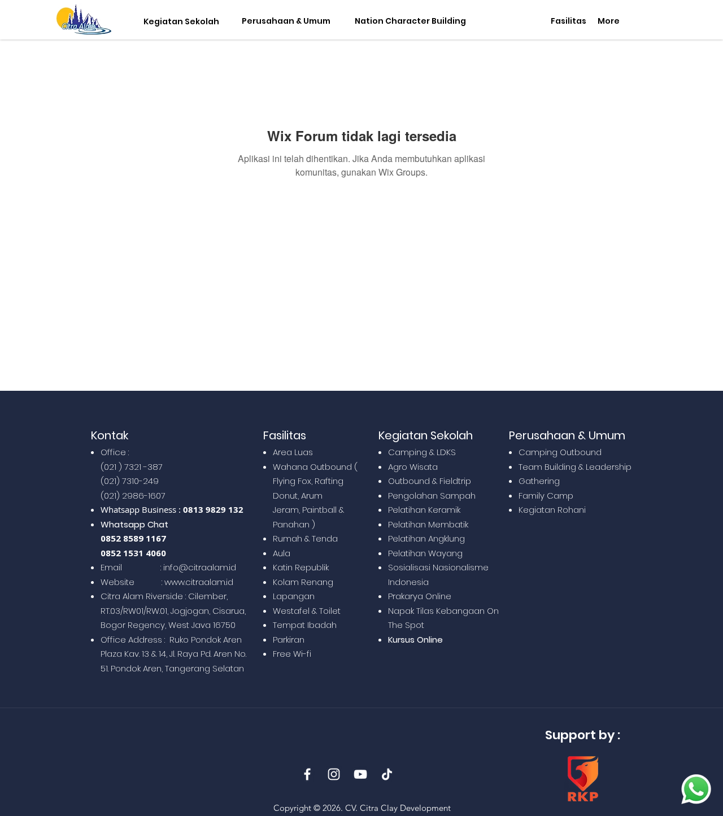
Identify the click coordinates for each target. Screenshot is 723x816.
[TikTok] (387, 774)
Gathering (539, 481)
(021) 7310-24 (127, 481)
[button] (178, 21)
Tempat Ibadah (305, 625)
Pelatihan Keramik (424, 510)
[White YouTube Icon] (360, 774)
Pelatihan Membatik (428, 524)
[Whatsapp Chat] (696, 789)
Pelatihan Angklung (426, 538)
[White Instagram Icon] (334, 774)
